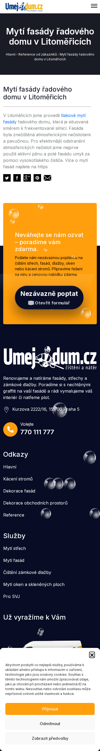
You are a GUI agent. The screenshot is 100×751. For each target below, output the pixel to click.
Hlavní (10, 54)
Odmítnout (50, 723)
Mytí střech (14, 548)
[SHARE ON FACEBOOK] (17, 178)
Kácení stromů (18, 479)
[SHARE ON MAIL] (47, 178)
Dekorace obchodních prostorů (35, 503)
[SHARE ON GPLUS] (27, 178)
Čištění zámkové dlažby (27, 572)
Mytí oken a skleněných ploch (34, 584)
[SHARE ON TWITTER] (7, 178)
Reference (13, 515)
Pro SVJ (11, 596)
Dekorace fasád (19, 491)
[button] (92, 654)
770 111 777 (37, 432)
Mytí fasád (13, 560)
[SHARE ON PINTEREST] (37, 178)
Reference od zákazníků (37, 54)
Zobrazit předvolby (50, 738)
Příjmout (50, 708)
